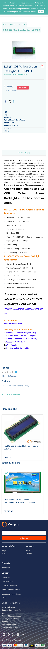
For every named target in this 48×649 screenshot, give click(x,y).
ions (15, 585)
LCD (23, 25)
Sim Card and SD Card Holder (17, 348)
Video (4, 553)
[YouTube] (22, 634)
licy (11, 581)
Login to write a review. (11, 394)
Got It (41, 12)
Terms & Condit (8, 585)
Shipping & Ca (7, 594)
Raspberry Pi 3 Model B (15, 342)
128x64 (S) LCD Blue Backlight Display (21, 332)
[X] (13, 634)
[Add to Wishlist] (42, 66)
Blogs (4, 550)
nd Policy (16, 589)
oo (4, 581)
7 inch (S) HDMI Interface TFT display (21, 335)
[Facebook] (5, 101)
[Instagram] (18, 634)
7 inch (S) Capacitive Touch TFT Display (21, 339)
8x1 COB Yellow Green (13, 323)
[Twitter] (10, 101)
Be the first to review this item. (15, 74)
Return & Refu (7, 589)
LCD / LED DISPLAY (10, 25)
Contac (4, 577)
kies (6, 581)
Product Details (24, 153)
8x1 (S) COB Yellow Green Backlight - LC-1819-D (21, 30)
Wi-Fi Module (11, 345)
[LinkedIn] (14, 101)
